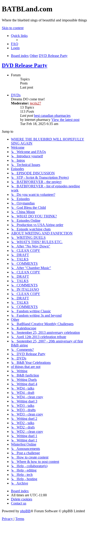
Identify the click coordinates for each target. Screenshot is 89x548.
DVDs (16, 95)
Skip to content (13, 28)
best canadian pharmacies (52, 115)
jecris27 (35, 103)
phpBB (25, 511)
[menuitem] (14, 44)
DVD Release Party (24, 65)
